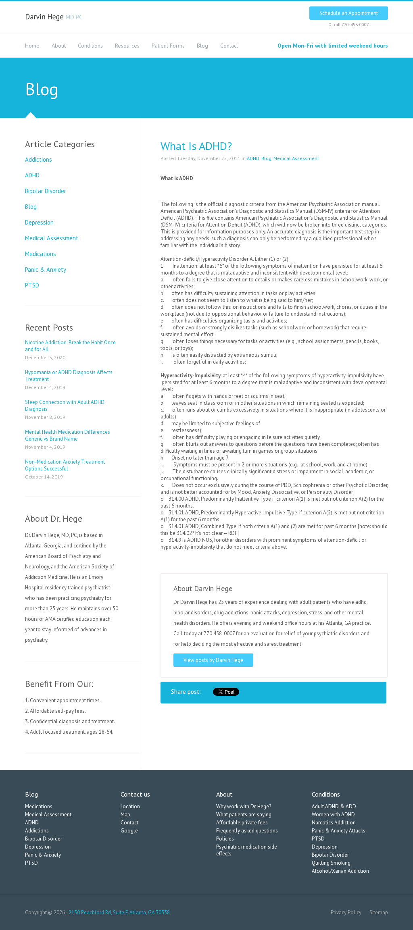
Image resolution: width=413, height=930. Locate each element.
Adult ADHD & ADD (334, 806)
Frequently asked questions (247, 830)
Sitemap (378, 912)
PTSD (32, 285)
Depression (39, 222)
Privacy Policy (346, 912)
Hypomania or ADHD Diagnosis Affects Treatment (69, 376)
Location (130, 806)
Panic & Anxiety (45, 269)
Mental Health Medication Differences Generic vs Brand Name (67, 435)
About (59, 45)
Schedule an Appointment (348, 13)
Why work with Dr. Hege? (243, 806)
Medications (40, 254)
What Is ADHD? (196, 145)
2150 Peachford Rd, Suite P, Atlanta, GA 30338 (119, 912)
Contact (229, 45)
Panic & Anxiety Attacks (338, 830)
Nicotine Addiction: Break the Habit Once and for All (70, 346)
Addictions (38, 159)
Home (32, 45)
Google (129, 830)
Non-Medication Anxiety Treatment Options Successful (65, 465)
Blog (202, 45)
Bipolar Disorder (45, 191)
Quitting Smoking (331, 862)
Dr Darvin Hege (54, 17)
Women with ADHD (333, 814)
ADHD (32, 175)
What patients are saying (243, 814)
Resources (127, 45)
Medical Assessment (51, 238)
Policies (225, 838)
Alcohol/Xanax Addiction (340, 871)
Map (125, 814)
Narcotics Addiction (334, 822)
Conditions (90, 45)
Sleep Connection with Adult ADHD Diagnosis (64, 405)
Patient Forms (168, 45)
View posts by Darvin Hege (213, 660)
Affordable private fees (242, 822)
